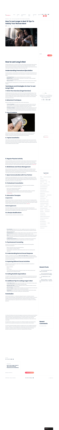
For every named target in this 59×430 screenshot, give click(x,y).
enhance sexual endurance (43, 180)
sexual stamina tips (42, 213)
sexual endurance (47, 211)
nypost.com (34, 164)
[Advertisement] (26, 6)
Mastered (41, 206)
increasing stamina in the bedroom (44, 191)
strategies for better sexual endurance (45, 216)
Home (14, 14)
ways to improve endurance (43, 226)
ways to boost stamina (43, 224)
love (46, 196)
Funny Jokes (29, 15)
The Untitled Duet (42, 219)
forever (41, 183)
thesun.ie (28, 203)
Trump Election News (23, 15)
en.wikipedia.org (9, 193)
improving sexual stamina (43, 188)
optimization (45, 206)
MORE (39, 14)
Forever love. (45, 183)
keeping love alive (42, 193)
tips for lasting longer (43, 221)
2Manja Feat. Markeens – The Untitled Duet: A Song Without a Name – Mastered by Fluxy (46, 280)
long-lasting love (42, 196)
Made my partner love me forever (44, 201)
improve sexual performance (43, 186)
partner (50, 206)
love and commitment (43, 198)
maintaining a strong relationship (44, 203)
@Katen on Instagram (29, 372)
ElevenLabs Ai (34, 15)
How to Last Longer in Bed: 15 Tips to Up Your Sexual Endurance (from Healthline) (13, 366)
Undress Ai (18, 15)
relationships (41, 211)
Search (41, 53)
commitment (41, 178)
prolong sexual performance (43, 208)
